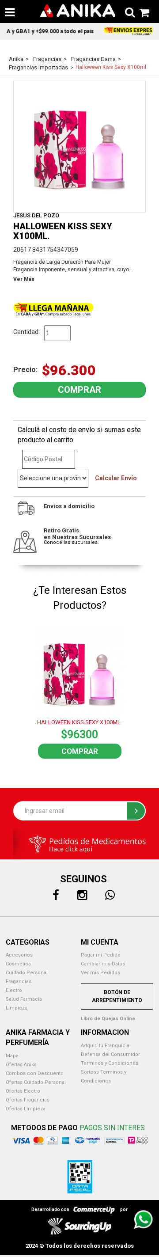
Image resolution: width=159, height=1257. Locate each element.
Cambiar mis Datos (103, 964)
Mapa (12, 1056)
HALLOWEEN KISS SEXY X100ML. (79, 722)
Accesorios (19, 955)
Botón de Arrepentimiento (117, 996)
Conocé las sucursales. (71, 542)
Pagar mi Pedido (101, 955)
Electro (14, 990)
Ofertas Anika (21, 1064)
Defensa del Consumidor (110, 1054)
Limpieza (16, 1008)
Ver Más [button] (23, 279)
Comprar (79, 751)
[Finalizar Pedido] (142, 11)
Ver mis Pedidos (100, 973)
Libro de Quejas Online (108, 1019)
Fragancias (18, 981)
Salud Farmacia (24, 999)
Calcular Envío (116, 478)
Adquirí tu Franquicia (105, 1045)
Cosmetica (18, 964)
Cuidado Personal (27, 973)
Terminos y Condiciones (109, 1063)
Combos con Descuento (35, 1073)
